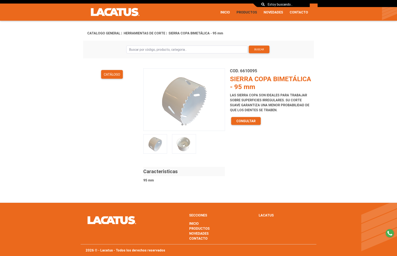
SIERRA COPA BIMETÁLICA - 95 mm (196, 33)
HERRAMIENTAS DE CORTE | (145, 33)
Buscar (259, 49)
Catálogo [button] (112, 74)
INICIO (225, 12)
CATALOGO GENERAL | (104, 33)
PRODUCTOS (247, 12)
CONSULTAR (246, 121)
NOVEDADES (273, 12)
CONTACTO (299, 12)
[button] (149, 99)
